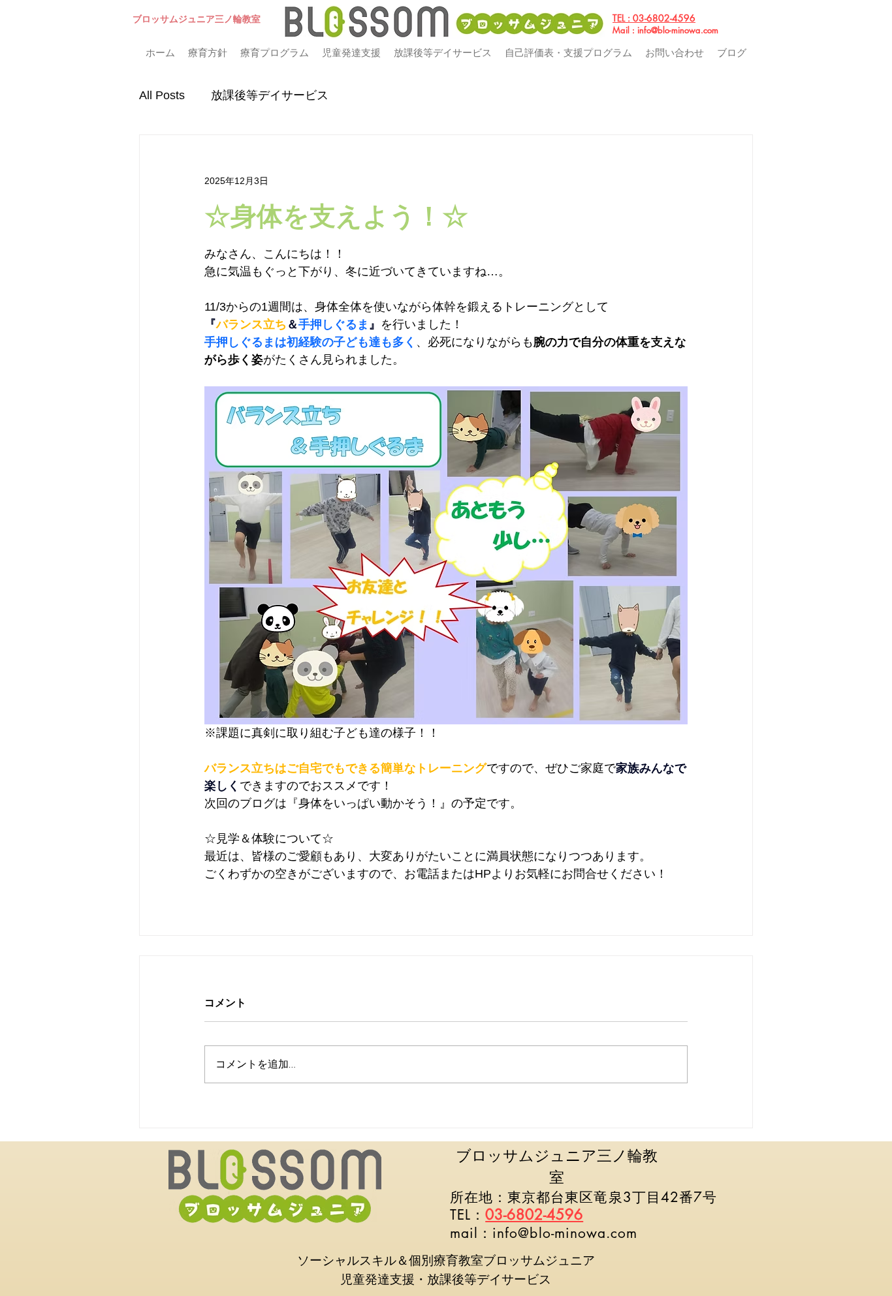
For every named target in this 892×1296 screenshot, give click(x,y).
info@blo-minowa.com (677, 30)
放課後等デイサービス (269, 95)
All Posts (162, 95)
